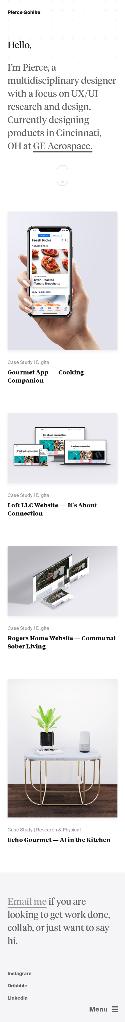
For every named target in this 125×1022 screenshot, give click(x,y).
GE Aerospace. (62, 146)
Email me (27, 902)
